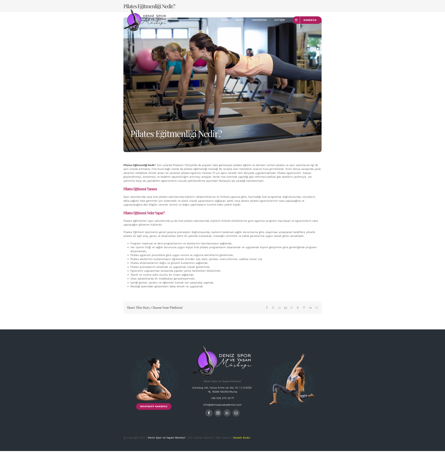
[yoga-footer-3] (291, 355)
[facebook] (209, 413)
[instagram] (218, 413)
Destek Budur (241, 437)
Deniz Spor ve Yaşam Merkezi (166, 437)
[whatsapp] (227, 413)
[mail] (236, 413)
